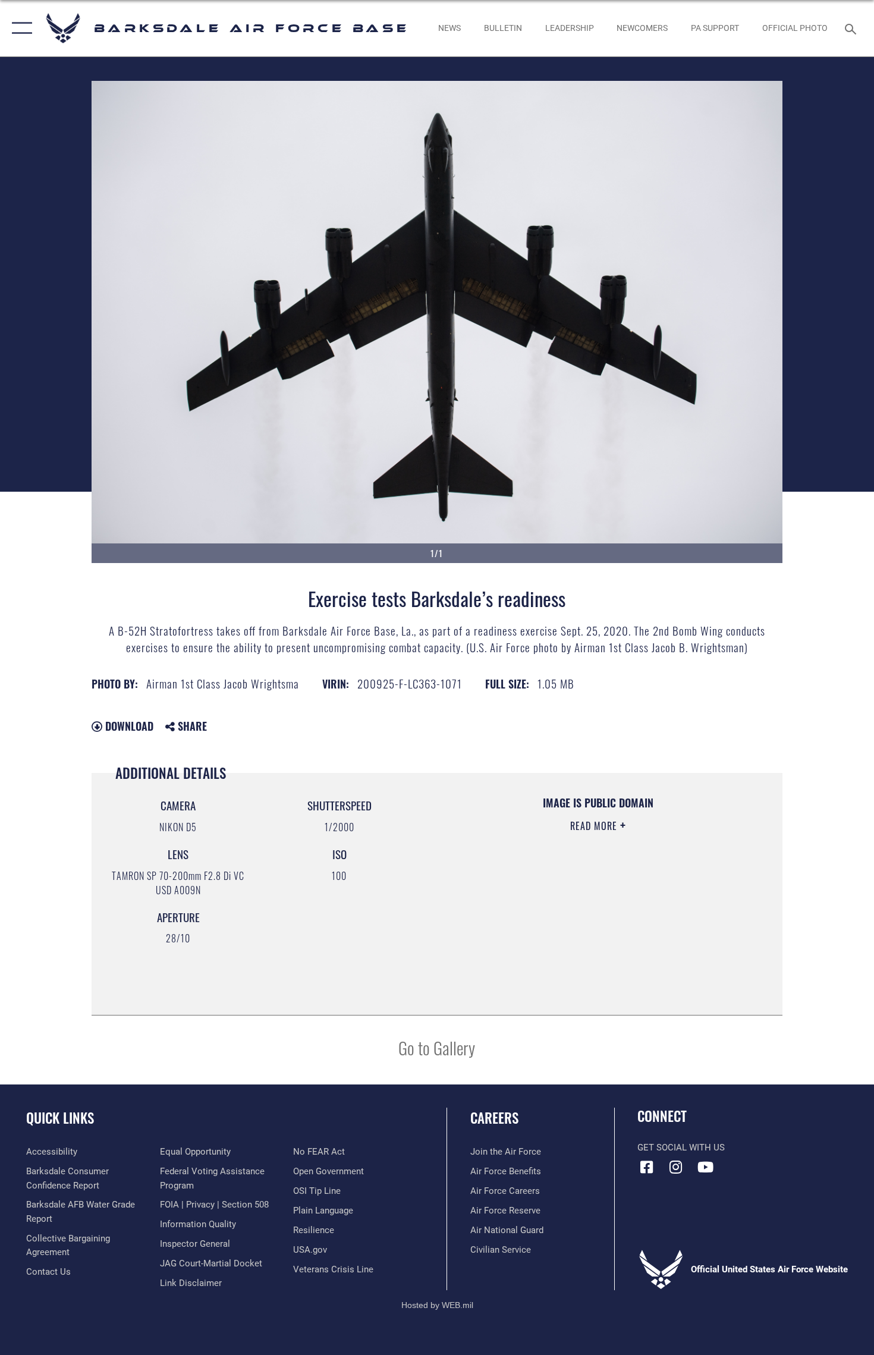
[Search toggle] (852, 28)
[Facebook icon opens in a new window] (646, 1167)
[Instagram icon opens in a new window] (676, 1167)
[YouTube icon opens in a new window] (705, 1167)
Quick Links (60, 1118)
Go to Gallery (436, 1047)
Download (127, 726)
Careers (494, 1118)
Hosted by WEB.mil (437, 1305)
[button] (19, 28)
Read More (595, 826)
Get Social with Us (681, 1147)
